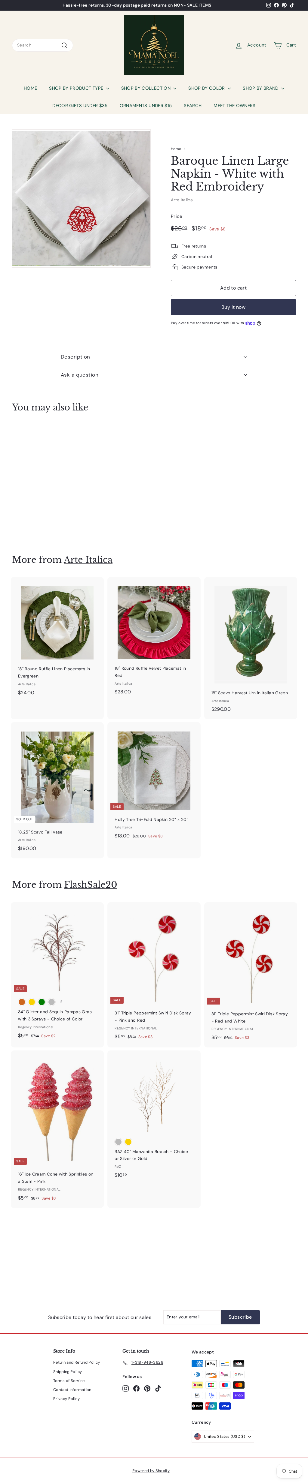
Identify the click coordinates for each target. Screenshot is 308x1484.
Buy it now (233, 307)
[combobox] (42, 45)
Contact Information (72, 1389)
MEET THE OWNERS (234, 106)
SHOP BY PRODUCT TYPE (76, 88)
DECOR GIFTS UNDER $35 (79, 106)
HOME (30, 88)
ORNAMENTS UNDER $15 (146, 106)
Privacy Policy (66, 1398)
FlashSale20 (90, 884)
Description (75, 356)
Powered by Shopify (151, 1470)
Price (177, 216)
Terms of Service (69, 1380)
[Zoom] (81, 198)
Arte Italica (182, 200)
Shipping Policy (67, 1371)
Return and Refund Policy (76, 1362)
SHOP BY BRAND (261, 88)
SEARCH (193, 106)
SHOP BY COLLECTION (146, 88)
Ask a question (79, 374)
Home (176, 148)
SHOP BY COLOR (207, 88)
